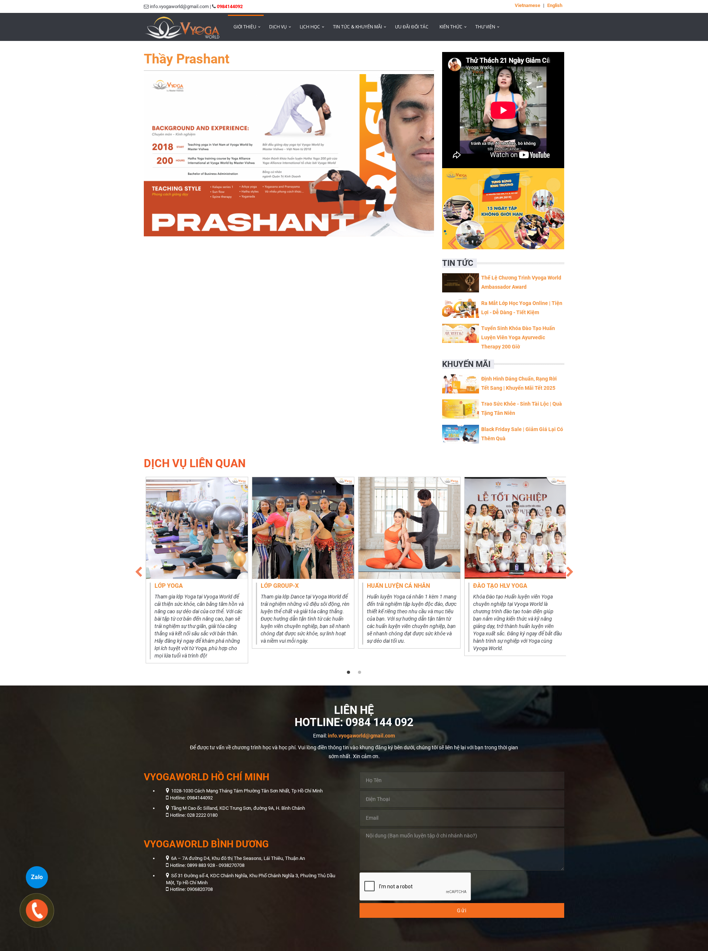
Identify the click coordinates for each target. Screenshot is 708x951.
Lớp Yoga (169, 585)
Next (569, 570)
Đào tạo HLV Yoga (500, 585)
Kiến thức (451, 27)
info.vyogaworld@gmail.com (361, 736)
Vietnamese (527, 5)
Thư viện (485, 27)
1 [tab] (348, 672)
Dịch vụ (278, 27)
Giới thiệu (244, 27)
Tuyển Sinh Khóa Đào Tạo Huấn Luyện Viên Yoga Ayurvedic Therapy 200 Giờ (518, 337)
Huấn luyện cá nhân (398, 585)
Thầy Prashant (186, 59)
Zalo (37, 877)
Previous (138, 570)
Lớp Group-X (280, 585)
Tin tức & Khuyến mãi (357, 27)
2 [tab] (359, 672)
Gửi (462, 910)
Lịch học (310, 27)
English (554, 5)
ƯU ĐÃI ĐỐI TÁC (411, 27)
